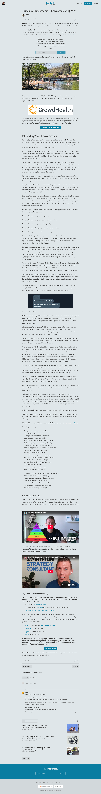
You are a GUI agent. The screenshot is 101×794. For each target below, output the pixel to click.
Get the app (58, 786)
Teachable (28, 629)
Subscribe (88, 3)
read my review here (48, 626)
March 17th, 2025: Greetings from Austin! (33, 738)
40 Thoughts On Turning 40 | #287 (35, 725)
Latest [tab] (27, 721)
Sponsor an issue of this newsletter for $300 (39, 610)
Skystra (27, 632)
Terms (53, 782)
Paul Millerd (29, 14)
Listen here (70, 35)
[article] (50, 729)
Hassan (27, 692)
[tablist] (28, 677)
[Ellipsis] (78, 692)
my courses (39, 607)
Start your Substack (46, 786)
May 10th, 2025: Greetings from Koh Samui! (34, 750)
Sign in (96, 3)
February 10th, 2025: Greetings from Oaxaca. (34, 727)
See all (25, 758)
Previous (27, 666)
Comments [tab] (25, 677)
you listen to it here (70, 423)
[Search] (78, 3)
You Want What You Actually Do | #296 (36, 748)
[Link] (19, 136)
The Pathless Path (40, 604)
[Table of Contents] (2, 397)
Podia (27, 626)
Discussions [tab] (34, 721)
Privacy (49, 782)
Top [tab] (24, 721)
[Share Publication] (81, 3)
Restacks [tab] (32, 677)
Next (74, 666)
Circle (27, 635)
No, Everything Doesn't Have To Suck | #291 (38, 737)
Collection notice (60, 782)
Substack (42, 790)
